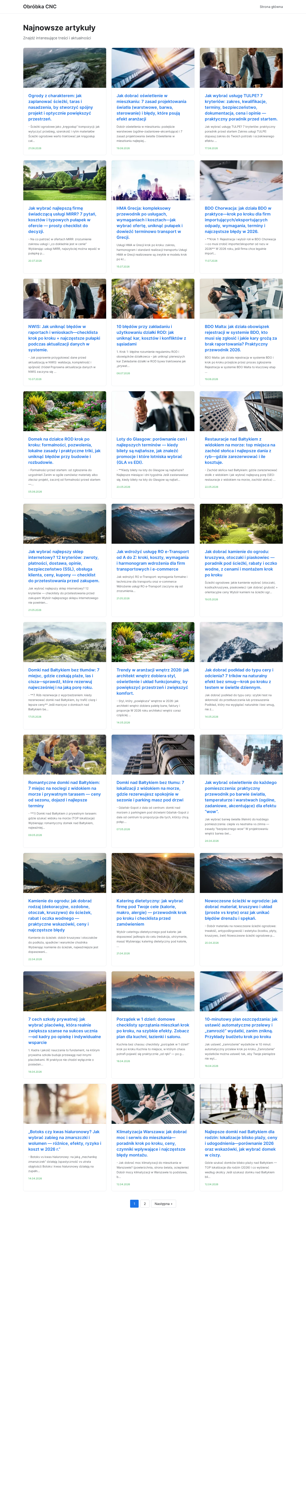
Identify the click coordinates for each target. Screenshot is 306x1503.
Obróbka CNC (40, 7)
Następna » (164, 1204)
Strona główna (271, 7)
